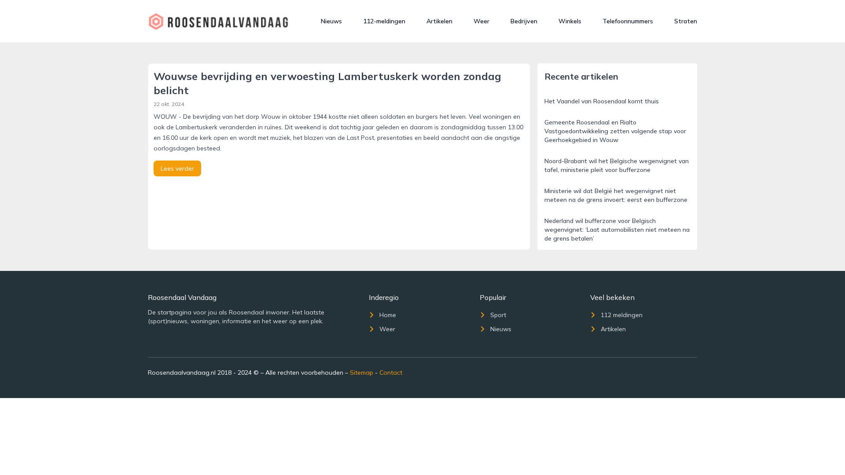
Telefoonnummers (628, 21)
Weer (481, 21)
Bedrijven (524, 21)
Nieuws (331, 21)
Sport (498, 315)
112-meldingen (384, 21)
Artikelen (439, 21)
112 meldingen (622, 315)
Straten (685, 21)
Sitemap (361, 372)
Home (387, 315)
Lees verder (177, 168)
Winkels (569, 21)
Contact (390, 372)
